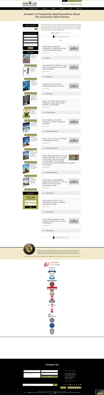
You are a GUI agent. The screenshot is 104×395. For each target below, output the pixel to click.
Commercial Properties (52, 131)
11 (66, 36)
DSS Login (54, 393)
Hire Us (64, 0)
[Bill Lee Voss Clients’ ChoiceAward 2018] (52, 273)
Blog (70, 8)
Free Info (62, 8)
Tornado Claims (50, 212)
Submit (30, 207)
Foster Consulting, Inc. (42, 392)
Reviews (53, 8)
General (48, 58)
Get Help (30, 47)
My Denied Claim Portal (74, 387)
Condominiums (50, 193)
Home (23, 8)
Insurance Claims (33, 8)
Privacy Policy (64, 391)
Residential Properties (51, 148)
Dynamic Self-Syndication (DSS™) (74, 392)
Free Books (30, 52)
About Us (45, 8)
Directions (74, 380)
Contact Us (79, 8)
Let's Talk (100, 393)
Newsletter (30, 193)
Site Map (50, 393)
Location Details (67, 380)
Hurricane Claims (50, 112)
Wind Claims (49, 76)
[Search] (81, 1)
